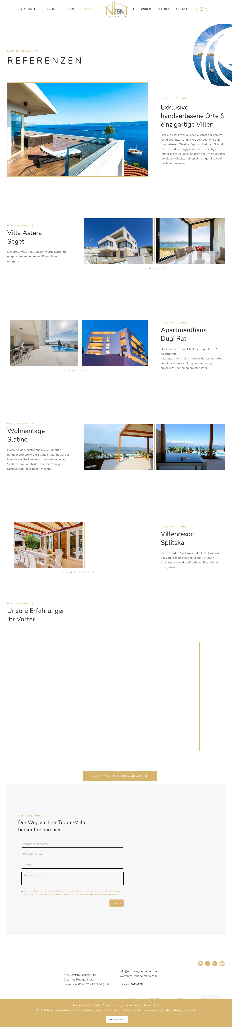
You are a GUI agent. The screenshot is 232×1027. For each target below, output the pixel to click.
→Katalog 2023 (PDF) (131, 984)
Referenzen (89, 9)
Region (68, 9)
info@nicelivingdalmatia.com (138, 971)
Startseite (28, 9)
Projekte (50, 9)
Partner (163, 9)
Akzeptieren (116, 1019)
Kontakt (182, 9)
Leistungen (142, 9)
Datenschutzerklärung (64, 891)
